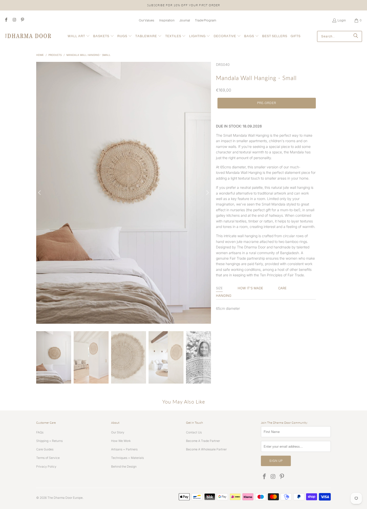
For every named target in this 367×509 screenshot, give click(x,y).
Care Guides (44, 449)
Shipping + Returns (49, 441)
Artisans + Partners (124, 449)
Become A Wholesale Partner (206, 449)
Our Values (146, 20)
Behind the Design (124, 466)
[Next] (207, 193)
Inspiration (167, 20)
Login (342, 20)
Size (219, 288)
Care (282, 288)
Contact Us (194, 432)
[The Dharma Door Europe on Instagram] (14, 20)
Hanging (223, 296)
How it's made (250, 288)
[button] (79, 36)
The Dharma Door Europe (65, 498)
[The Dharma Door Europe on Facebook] (6, 20)
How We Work (121, 441)
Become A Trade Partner (203, 441)
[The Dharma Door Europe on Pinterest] (22, 20)
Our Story (117, 432)
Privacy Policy (46, 466)
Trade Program (205, 20)
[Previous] (40, 193)
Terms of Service (48, 458)
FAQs (39, 432)
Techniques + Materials (127, 458)
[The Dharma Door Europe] (28, 36)
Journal (185, 20)
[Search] (356, 36)
